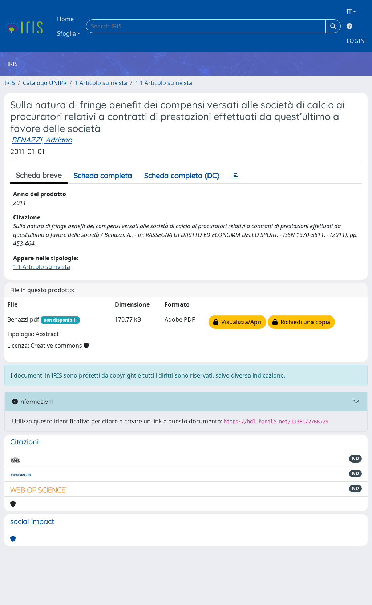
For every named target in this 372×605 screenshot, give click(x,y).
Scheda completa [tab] (103, 175)
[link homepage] (26, 26)
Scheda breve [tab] (39, 175)
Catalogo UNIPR (45, 83)
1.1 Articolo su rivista (163, 83)
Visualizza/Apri (240, 322)
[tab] (235, 175)
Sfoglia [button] (66, 33)
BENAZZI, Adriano (42, 139)
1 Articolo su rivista (101, 83)
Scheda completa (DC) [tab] (181, 175)
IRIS (9, 83)
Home (65, 19)
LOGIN (356, 41)
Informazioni (35, 401)
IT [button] (349, 12)
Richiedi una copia (304, 322)
